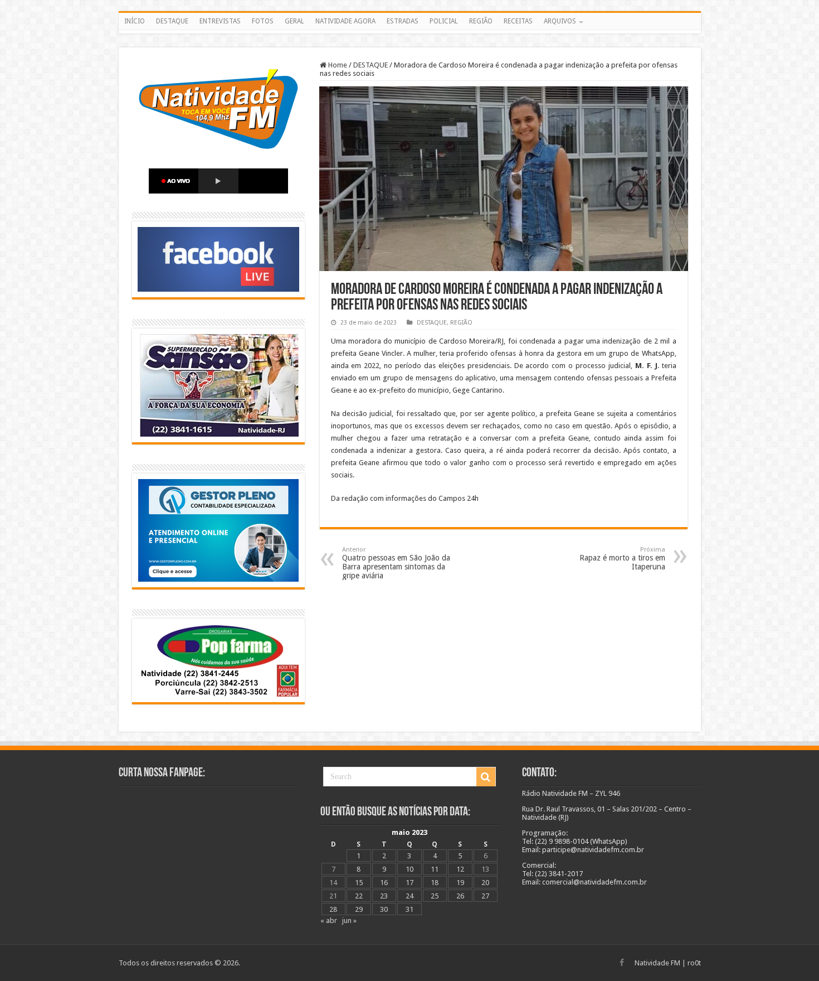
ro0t (694, 963)
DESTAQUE (172, 21)
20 (485, 882)
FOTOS (263, 21)
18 (434, 882)
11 (434, 869)
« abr (328, 920)
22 (359, 896)
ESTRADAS (402, 21)
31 (409, 909)
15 (359, 882)
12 (460, 869)
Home (336, 65)
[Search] (485, 776)
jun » (349, 920)
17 (409, 882)
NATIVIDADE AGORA (345, 21)
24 (409, 896)
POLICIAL (444, 21)
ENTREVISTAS (220, 21)
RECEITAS (518, 21)
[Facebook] (621, 962)
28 (333, 909)
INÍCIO (134, 21)
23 (384, 896)
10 (409, 869)
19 (460, 882)
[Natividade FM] (410, 31)
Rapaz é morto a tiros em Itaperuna (622, 558)
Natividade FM (657, 963)
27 (485, 896)
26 (460, 896)
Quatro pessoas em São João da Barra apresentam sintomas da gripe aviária (396, 563)
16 (384, 882)
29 (359, 909)
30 (384, 909)
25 (434, 896)
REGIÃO (481, 21)
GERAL (294, 21)
